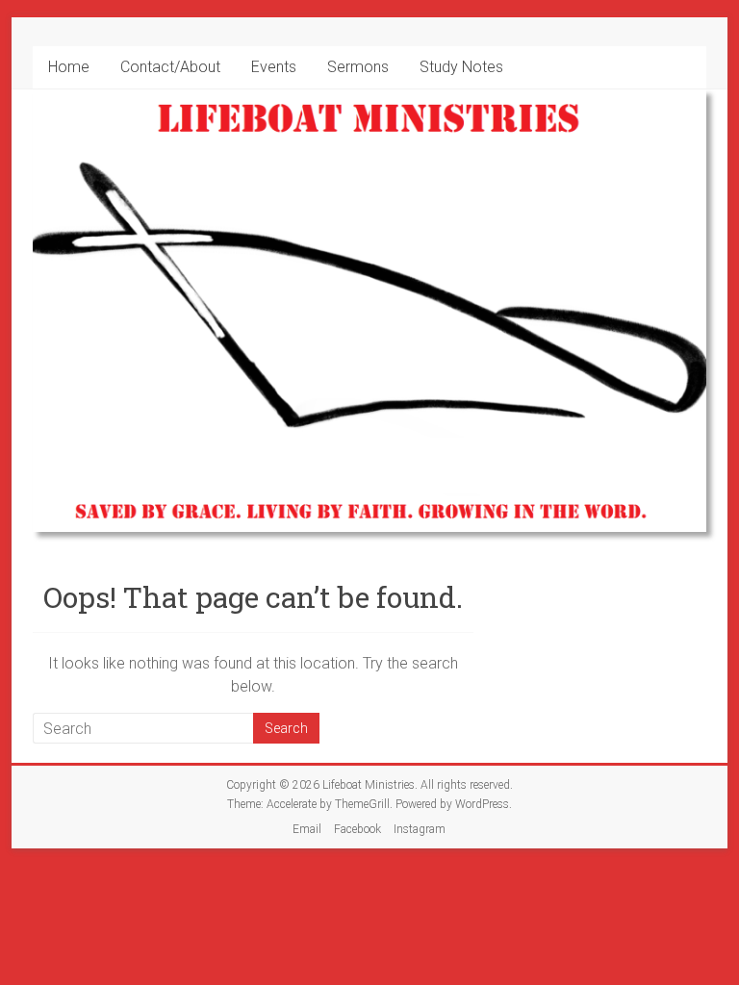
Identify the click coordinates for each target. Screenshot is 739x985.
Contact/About (170, 67)
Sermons (358, 67)
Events (273, 67)
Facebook (357, 829)
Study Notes (461, 67)
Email (307, 829)
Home (68, 67)
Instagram (420, 829)
